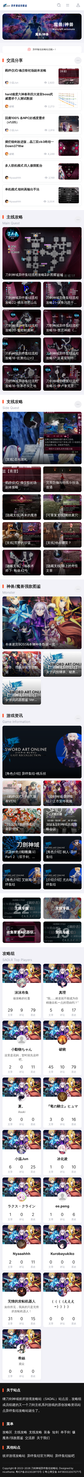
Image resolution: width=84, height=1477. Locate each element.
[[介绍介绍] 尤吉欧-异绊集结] (62, 876)
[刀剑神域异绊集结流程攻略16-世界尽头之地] (21, 378)
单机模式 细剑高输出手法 (22, 189)
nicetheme (8, 1471)
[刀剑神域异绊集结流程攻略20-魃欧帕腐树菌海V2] (21, 322)
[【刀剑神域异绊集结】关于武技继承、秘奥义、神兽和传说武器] (62, 664)
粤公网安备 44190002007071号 (63, 1471)
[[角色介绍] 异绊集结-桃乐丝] (42, 752)
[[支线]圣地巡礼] (42, 438)
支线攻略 (35, 1432)
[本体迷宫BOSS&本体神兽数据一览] (42, 622)
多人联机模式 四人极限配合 (23, 165)
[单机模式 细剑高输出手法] (69, 195)
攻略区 (7, 1432)
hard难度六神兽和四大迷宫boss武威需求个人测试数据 (29, 96)
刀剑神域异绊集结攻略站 (44, 1468)
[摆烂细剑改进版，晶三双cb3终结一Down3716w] (69, 148)
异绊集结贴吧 (65, 1456)
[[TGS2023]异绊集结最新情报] (21, 821)
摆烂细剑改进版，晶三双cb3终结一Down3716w (29, 144)
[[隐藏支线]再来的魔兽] (21, 507)
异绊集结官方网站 (40, 1456)
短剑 (55, 1432)
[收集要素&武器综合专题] (22, 932)
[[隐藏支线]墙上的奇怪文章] (62, 562)
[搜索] (58, 5)
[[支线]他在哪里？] (62, 535)
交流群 (30, 1438)
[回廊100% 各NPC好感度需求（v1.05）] (69, 124)
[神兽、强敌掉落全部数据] (21, 664)
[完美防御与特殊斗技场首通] (62, 479)
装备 (47, 1432)
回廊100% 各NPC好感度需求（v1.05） (25, 120)
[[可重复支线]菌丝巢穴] (62, 507)
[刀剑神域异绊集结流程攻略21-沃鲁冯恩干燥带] (62, 294)
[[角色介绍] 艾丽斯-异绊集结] (21, 876)
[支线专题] (62, 908)
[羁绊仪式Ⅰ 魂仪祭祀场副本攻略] (69, 76)
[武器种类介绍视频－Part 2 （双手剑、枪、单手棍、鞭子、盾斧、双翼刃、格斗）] (21, 849)
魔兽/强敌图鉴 (12, 1438)
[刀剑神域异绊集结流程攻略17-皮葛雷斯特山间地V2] (62, 350)
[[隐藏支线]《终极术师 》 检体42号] (21, 562)
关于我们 (43, 1438)
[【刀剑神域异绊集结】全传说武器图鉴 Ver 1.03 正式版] (21, 692)
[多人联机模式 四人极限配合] (69, 171)
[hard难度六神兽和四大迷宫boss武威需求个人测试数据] (69, 100)
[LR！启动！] (42, 49)
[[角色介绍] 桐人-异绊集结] (62, 849)
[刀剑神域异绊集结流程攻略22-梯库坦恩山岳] (21, 294)
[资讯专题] (62, 932)
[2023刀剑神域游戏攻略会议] (62, 821)
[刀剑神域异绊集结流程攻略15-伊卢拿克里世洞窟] (62, 378)
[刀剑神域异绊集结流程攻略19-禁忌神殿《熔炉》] (62, 322)
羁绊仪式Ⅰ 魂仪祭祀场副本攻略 (25, 70)
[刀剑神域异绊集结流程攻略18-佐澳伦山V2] (21, 350)
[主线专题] (22, 908)
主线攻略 (20, 1432)
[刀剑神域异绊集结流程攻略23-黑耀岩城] (42, 253)
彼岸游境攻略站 (13, 1456)
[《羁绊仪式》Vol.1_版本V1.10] (21, 793)
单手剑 (65, 1432)
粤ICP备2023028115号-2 (30, 1471)
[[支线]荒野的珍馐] (21, 535)
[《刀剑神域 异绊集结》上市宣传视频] (62, 793)
